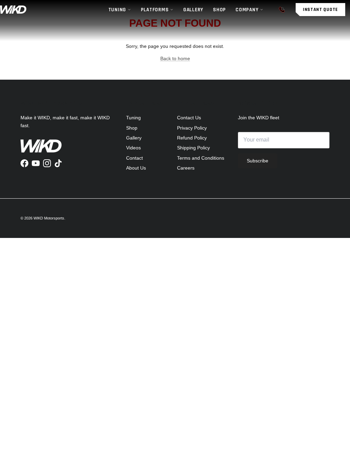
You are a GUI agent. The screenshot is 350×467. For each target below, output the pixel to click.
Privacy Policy (192, 128)
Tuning (133, 117)
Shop (131, 128)
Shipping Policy (193, 147)
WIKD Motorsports (48, 218)
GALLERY (193, 9)
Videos (133, 147)
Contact (134, 158)
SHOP (219, 9)
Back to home (175, 58)
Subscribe (257, 160)
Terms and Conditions (200, 158)
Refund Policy (192, 138)
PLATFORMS (155, 9)
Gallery (134, 138)
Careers (185, 168)
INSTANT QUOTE (320, 9)
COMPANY (246, 9)
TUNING (117, 9)
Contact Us (189, 117)
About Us (136, 168)
